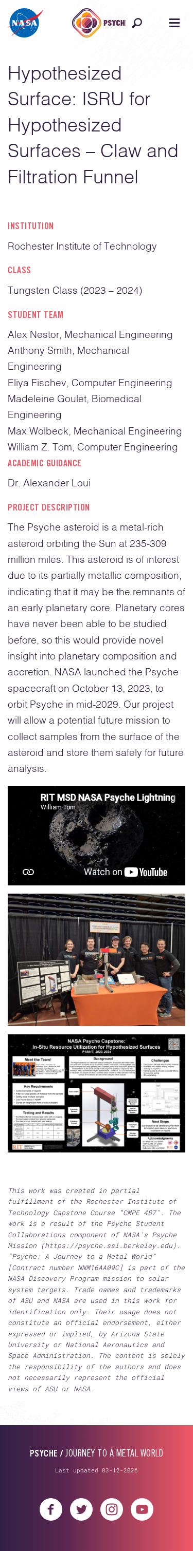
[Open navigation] (174, 23)
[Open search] (137, 23)
